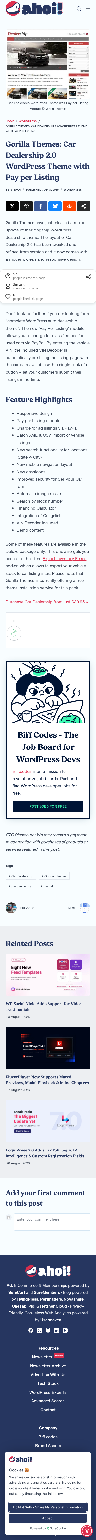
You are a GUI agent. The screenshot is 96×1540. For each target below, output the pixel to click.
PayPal (47, 886)
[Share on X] (12, 206)
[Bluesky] (48, 1330)
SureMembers (47, 1292)
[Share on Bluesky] (55, 206)
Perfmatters (51, 1299)
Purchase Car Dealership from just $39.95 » (47, 601)
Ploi (31, 1306)
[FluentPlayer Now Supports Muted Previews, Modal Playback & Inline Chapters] (48, 1048)
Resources (48, 1348)
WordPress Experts (48, 1392)
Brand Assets (48, 1445)
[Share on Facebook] (40, 206)
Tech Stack (48, 1383)
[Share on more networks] (83, 206)
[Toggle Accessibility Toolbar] (86, 1531)
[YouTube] (65, 1330)
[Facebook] (30, 1330)
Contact (48, 1409)
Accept (48, 1518)
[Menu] (88, 8)
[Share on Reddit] (69, 206)
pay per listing (20, 886)
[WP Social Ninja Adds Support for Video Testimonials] (48, 975)
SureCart (16, 1292)
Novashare (74, 1299)
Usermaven (50, 1319)
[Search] (79, 8)
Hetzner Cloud (53, 1306)
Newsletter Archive (48, 1365)
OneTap (19, 1306)
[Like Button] (14, 633)
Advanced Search (48, 1401)
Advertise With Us (48, 1374)
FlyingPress (27, 1299)
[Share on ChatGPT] (26, 206)
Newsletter (47, 1357)
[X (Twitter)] (39, 1330)
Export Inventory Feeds (64, 558)
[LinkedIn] (56, 1330)
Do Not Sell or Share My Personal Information (48, 1507)
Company (48, 1428)
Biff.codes (22, 771)
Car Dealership (21, 876)
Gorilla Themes (54, 876)
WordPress (73, 189)
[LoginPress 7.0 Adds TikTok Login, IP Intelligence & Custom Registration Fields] (48, 1121)
